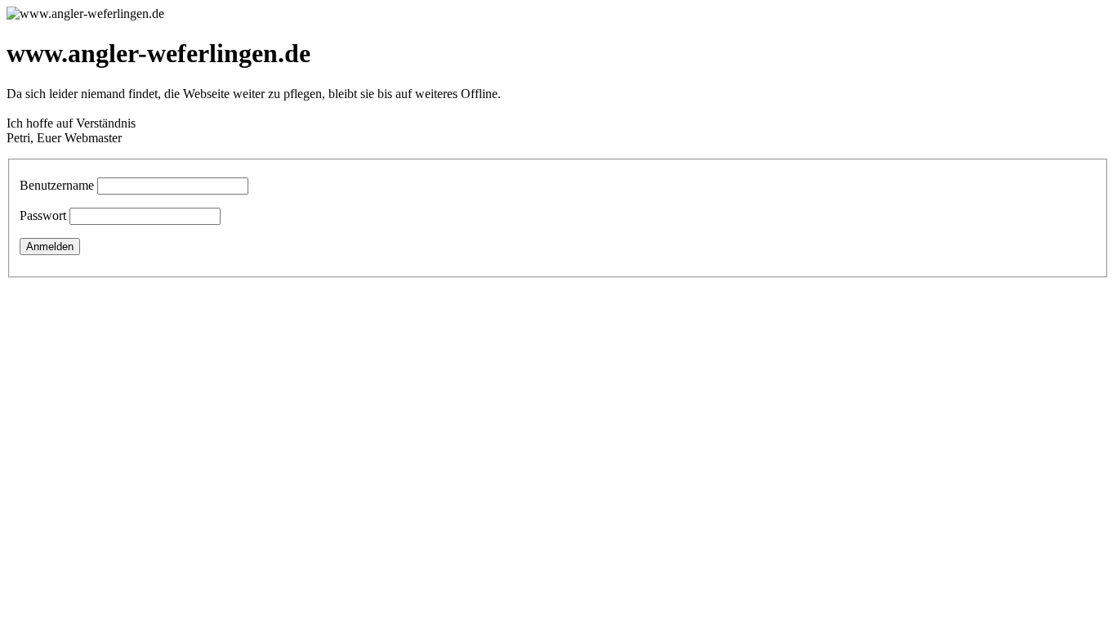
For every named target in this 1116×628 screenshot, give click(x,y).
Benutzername (57, 185)
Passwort (43, 215)
